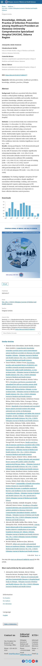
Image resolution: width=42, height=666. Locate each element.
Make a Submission (10, 624)
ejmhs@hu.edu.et (26, 654)
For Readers (6, 598)
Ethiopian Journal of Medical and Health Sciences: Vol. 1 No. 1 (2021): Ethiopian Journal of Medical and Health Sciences (22, 452)
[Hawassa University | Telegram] (26, 662)
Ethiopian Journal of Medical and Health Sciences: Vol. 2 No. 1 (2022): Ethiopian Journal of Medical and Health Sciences (22, 536)
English (5, 615)
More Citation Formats (10, 333)
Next (36, 555)
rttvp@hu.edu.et (14, 653)
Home (4, 6)
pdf (6, 284)
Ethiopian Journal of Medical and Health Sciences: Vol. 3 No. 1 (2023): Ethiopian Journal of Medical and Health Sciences (22, 418)
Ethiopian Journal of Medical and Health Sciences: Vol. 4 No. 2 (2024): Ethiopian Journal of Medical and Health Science (22, 374)
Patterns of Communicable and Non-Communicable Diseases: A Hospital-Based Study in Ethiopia (22, 579)
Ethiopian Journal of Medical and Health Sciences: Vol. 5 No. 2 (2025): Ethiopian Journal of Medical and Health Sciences (22, 357)
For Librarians (7, 604)
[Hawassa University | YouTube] (33, 662)
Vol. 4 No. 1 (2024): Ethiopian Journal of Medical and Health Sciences (19, 9)
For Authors (6, 601)
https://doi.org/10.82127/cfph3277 (16, 75)
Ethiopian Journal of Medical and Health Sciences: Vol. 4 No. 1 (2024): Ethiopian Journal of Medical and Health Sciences (23, 466)
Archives (10, 6)
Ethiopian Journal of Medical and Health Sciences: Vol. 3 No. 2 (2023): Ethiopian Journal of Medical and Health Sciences (22, 394)
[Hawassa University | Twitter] (30, 662)
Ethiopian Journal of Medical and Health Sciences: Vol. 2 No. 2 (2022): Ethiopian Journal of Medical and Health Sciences (22, 517)
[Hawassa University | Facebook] (23, 662)
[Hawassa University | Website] (36, 662)
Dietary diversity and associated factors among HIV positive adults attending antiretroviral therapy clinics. (22, 461)
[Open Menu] (2, 2)
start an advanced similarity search (22, 559)
